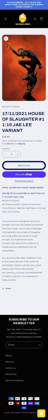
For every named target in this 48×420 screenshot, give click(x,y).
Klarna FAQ (10, 374)
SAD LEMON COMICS (19, 413)
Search (8, 356)
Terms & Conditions (14, 381)
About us (9, 362)
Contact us (10, 368)
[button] (6, 19)
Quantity (6, 149)
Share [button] (8, 289)
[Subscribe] (39, 345)
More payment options (24, 181)
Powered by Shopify (36, 413)
